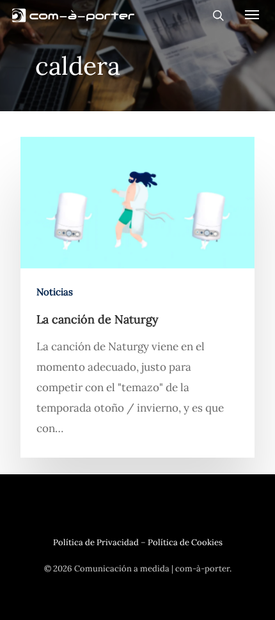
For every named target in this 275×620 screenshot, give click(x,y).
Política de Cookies (185, 542)
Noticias (54, 292)
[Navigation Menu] (252, 14)
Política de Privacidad (96, 542)
